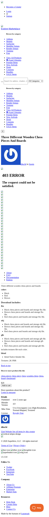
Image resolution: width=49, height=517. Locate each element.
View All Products (13, 58)
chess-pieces (6, 376)
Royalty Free (18, 413)
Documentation (12, 277)
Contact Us (11, 509)
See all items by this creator (23, 431)
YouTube (10, 474)
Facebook (10, 469)
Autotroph (25, 514)
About (8, 273)
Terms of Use (6, 445)
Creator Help (11, 504)
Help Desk (10, 502)
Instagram (10, 472)
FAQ (8, 275)
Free (8, 53)
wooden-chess (32, 376)
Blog (8, 507)
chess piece (16, 376)
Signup (9, 16)
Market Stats (11, 492)
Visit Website (6, 431)
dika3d (23, 164)
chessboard (10, 378)
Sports (31, 164)
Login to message (8, 392)
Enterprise (10, 489)
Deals (8, 67)
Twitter (9, 467)
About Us (10, 485)
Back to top (6, 365)
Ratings (9, 280)
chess (24, 376)
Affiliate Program (13, 487)
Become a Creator (13, 7)
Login (8, 11)
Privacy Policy (20, 445)
